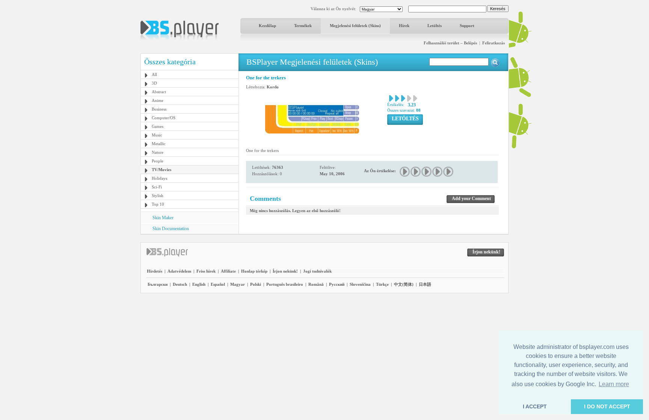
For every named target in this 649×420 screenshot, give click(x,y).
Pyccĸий (336, 284)
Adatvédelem (179, 271)
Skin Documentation (170, 228)
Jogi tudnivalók (317, 271)
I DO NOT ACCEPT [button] (607, 406)
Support (467, 25)
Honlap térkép (254, 271)
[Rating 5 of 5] (448, 172)
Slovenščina (360, 284)
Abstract (159, 91)
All (154, 74)
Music (157, 135)
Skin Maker (163, 217)
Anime (157, 100)
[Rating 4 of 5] (437, 172)
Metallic (159, 143)
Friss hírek (206, 271)
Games (157, 126)
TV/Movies (161, 169)
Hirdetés (154, 271)
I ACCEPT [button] (535, 406)
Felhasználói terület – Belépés (450, 43)
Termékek (303, 25)
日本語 (425, 284)
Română (316, 284)
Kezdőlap (267, 25)
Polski (255, 284)
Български (158, 284)
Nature (157, 152)
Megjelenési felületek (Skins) (355, 25)
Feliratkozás (493, 43)
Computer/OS (163, 117)
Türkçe (382, 284)
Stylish (157, 195)
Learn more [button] (614, 384)
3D (154, 83)
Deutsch (180, 284)
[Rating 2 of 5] (416, 172)
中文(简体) (404, 284)
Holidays (159, 178)
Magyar (237, 284)
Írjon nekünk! (285, 271)
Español (218, 284)
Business (159, 109)
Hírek (404, 25)
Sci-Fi (157, 187)
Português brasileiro (284, 284)
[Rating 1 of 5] (405, 172)
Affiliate (228, 271)
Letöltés (434, 25)
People (157, 161)
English (198, 284)
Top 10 (158, 204)
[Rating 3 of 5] (426, 172)
